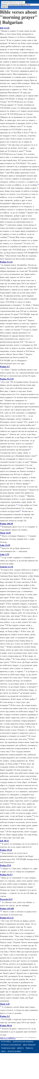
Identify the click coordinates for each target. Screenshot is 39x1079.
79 (0, 557)
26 (19, 763)
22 (5, 255)
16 (38, 184)
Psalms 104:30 (6, 523)
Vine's (3, 1051)
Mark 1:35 (5, 1003)
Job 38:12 (4, 840)
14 (5, 172)
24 (28, 739)
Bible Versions (29, 1045)
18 (26, 212)
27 (31, 779)
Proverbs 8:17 (6, 899)
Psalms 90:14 (6, 1025)
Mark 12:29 (5, 532)
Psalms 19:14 (6, 849)
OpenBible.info (11, 1037)
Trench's (29, 1048)
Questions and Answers (23, 1041)
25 (10, 751)
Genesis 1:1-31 (6, 566)
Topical (1, 1037)
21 (23, 243)
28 (8, 788)
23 (27, 735)
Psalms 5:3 (5, 1016)
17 (23, 197)
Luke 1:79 (4, 554)
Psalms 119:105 (7, 908)
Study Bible (6, 1041)
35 (0, 548)
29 (0, 535)
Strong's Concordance (11, 1045)
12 (24, 150)
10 (30, 132)
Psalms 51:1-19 (7, 378)
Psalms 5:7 (5, 366)
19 (5, 224)
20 (8, 237)
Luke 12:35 (5, 545)
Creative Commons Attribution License (8, 1038)
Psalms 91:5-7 (6, 874)
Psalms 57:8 (5, 865)
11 (7, 144)
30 (0, 526)
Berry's (20, 1048)
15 (4, 178)
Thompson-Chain (8, 1048)
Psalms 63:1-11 (7, 917)
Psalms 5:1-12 (6, 261)
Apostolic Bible (14, 1051)
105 (1, 911)
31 (5, 831)
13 (27, 163)
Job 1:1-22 (4, 27)
